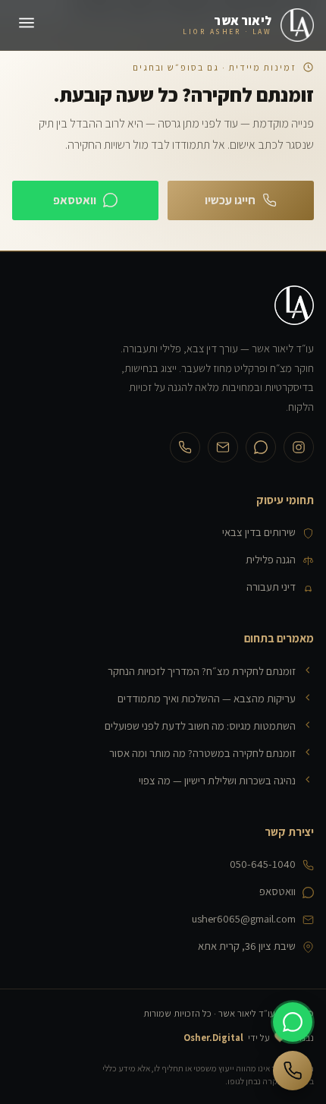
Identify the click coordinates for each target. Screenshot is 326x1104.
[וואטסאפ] (261, 447)
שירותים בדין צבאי (259, 532)
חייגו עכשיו (230, 200)
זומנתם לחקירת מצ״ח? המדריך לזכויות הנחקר (202, 671)
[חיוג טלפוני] (292, 1070)
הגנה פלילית (271, 559)
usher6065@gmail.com (244, 918)
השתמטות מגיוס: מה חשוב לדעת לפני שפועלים (200, 725)
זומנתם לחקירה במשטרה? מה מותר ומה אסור (202, 753)
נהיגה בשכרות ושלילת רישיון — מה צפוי (217, 780)
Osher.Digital (213, 1037)
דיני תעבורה (271, 586)
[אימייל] (223, 447)
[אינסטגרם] (299, 447)
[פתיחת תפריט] (26, 25)
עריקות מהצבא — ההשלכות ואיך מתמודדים (207, 698)
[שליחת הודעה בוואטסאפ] (292, 1022)
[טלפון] (185, 447)
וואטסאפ (74, 200)
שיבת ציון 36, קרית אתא (247, 945)
